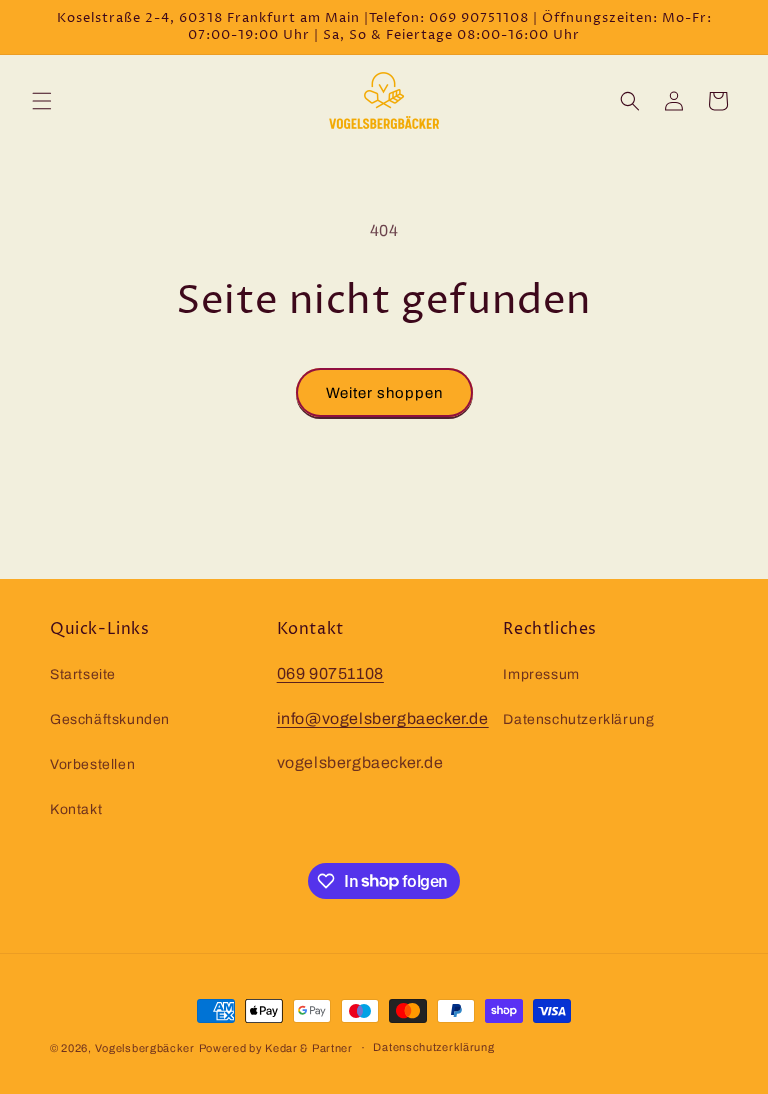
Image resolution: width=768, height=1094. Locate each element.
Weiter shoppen (384, 393)
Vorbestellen (92, 764)
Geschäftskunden (110, 719)
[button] (42, 101)
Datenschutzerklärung (578, 719)
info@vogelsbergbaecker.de (383, 718)
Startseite (83, 674)
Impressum (541, 674)
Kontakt (76, 809)
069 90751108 (330, 673)
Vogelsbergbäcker (145, 1048)
